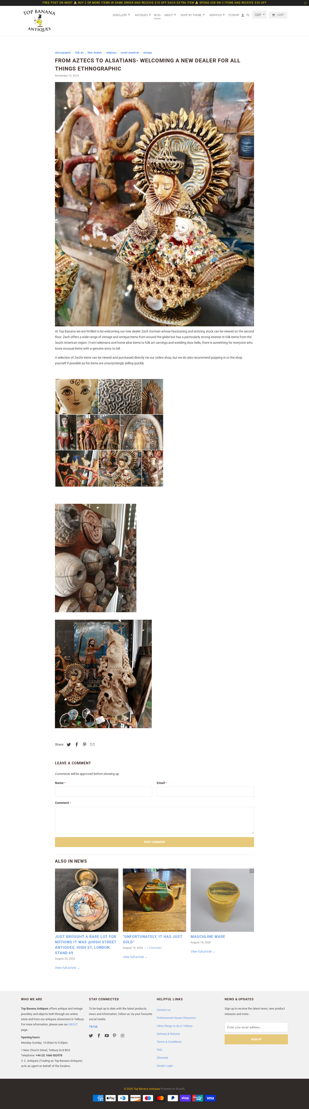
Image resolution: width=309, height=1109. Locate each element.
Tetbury (233, 15)
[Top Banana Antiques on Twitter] (91, 1035)
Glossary (162, 1057)
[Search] (248, 16)
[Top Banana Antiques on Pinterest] (114, 1035)
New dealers (95, 52)
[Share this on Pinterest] (84, 744)
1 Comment (154, 947)
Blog (157, 15)
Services (217, 14)
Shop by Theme (193, 14)
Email (162, 783)
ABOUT (73, 1024)
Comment (63, 803)
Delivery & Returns (168, 1034)
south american (130, 52)
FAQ (159, 1049)
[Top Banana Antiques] (39, 20)
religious (111, 52)
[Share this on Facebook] (76, 744)
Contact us (164, 1010)
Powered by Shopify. (173, 1088)
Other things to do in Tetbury (175, 1026)
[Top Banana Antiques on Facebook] (99, 1035)
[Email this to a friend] (91, 744)
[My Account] (243, 16)
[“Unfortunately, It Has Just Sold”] (154, 901)
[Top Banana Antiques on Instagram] (122, 1035)
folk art (79, 52)
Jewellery (121, 14)
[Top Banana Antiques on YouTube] (107, 1035)
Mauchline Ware (208, 937)
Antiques (143, 14)
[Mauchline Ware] (222, 901)
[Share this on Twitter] (68, 744)
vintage (147, 52)
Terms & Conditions (169, 1041)
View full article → (67, 968)
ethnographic (63, 52)
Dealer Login (165, 1065)
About (170, 14)
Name (60, 783)
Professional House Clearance (176, 1018)
